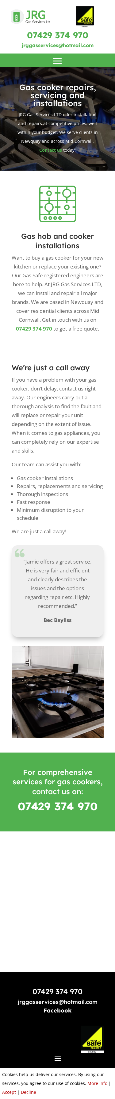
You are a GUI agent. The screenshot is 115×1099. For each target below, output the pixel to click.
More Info (97, 1083)
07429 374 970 (57, 35)
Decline (28, 1092)
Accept (9, 1092)
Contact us (50, 150)
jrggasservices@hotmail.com (58, 45)
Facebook (57, 1010)
